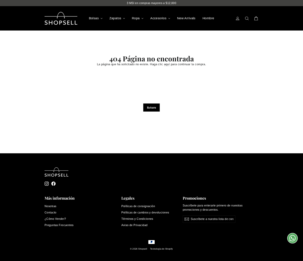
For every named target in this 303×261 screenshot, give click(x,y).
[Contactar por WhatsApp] (292, 238)
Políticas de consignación (138, 206)
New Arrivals (186, 18)
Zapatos (115, 18)
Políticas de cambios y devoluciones (145, 212)
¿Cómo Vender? (55, 218)
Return (151, 107)
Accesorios (158, 18)
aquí (167, 64)
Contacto (50, 212)
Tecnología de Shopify (161, 249)
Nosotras (50, 206)
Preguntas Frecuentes (59, 225)
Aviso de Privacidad (134, 225)
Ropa (136, 18)
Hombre (208, 18)
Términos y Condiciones (137, 218)
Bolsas (94, 18)
